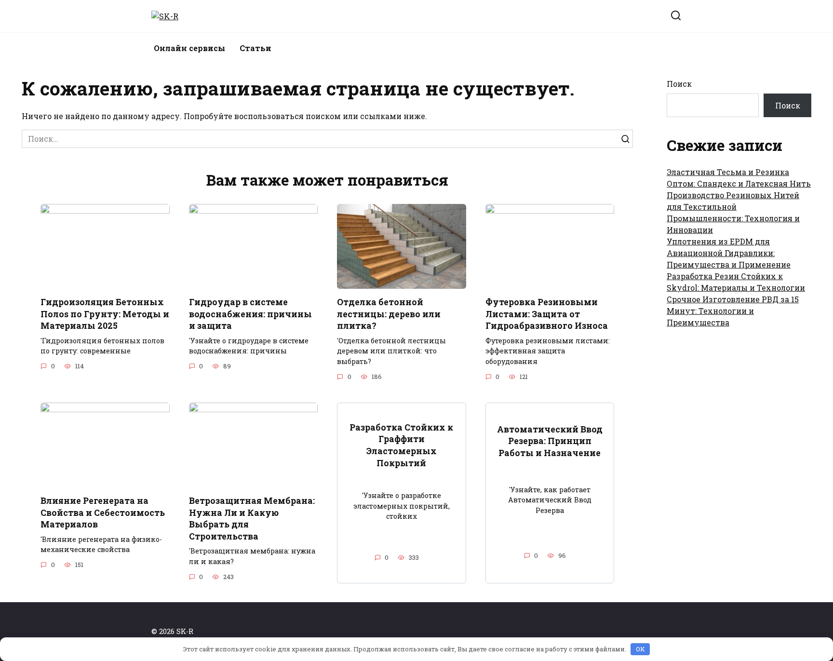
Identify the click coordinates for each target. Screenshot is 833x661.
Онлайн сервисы (189, 48)
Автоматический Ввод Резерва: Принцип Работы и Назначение (550, 441)
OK (640, 649)
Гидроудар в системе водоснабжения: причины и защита (250, 314)
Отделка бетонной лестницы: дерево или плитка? (389, 314)
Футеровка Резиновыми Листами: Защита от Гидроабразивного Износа (546, 314)
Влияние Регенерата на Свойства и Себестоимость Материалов (102, 512)
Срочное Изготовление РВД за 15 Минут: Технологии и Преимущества (733, 310)
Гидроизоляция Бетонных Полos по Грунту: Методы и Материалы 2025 (104, 314)
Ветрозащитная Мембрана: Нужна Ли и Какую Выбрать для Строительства (252, 518)
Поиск (679, 84)
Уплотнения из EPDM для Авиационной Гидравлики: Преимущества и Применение (729, 253)
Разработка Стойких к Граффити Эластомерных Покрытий (401, 444)
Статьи (255, 48)
